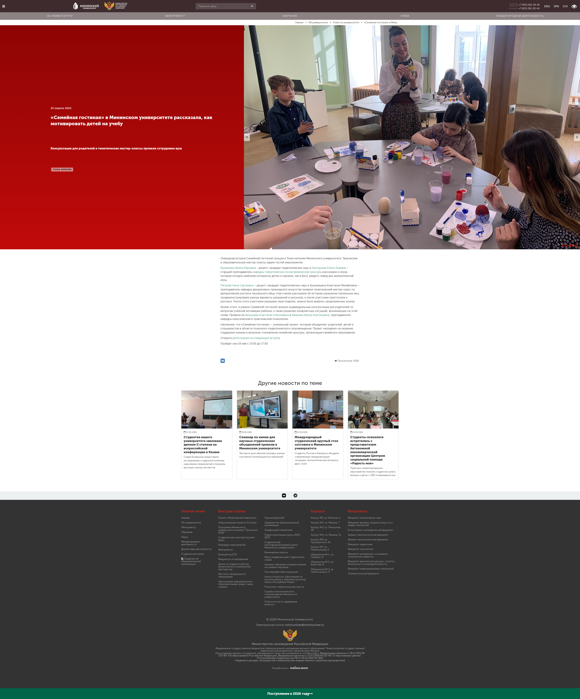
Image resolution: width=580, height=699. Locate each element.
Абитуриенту (175, 16)
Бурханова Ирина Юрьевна (238, 268)
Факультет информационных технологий (370, 568)
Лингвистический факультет (363, 573)
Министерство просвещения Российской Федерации (290, 644)
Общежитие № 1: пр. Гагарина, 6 (322, 556)
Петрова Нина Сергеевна (237, 285)
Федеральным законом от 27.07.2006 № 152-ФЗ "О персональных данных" (319, 655)
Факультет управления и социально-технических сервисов (368, 555)
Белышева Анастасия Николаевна (267, 315)
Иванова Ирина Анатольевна (310, 315)
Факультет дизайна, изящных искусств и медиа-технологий (370, 524)
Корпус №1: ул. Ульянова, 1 (325, 517)
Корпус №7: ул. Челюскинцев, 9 (320, 548)
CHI (565, 6)
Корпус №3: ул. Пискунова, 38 (326, 528)
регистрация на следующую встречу (256, 338)
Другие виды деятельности (196, 549)
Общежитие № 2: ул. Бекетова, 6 (322, 563)
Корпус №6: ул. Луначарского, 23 (320, 541)
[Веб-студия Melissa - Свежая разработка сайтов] (298, 668)
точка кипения (62, 169)
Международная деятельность (520, 16)
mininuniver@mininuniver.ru (304, 625)
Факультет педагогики (360, 544)
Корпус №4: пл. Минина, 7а (326, 534)
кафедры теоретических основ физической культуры (287, 272)
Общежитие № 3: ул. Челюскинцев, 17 (322, 570)
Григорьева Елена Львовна (329, 268)
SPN (556, 6)
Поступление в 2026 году (288, 694)
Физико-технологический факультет (368, 539)
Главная (185, 517)
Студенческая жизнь (192, 553)
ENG (547, 6)
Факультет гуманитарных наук (364, 517)
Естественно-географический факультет (370, 530)
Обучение (290, 16)
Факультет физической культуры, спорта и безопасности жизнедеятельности (371, 562)
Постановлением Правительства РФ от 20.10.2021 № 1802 (290, 658)
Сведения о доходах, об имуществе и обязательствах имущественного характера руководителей (290, 660)
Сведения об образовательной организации (191, 561)
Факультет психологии (360, 549)
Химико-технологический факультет (368, 534)
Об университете (60, 16)
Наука (405, 16)
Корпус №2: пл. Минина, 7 (325, 522)
